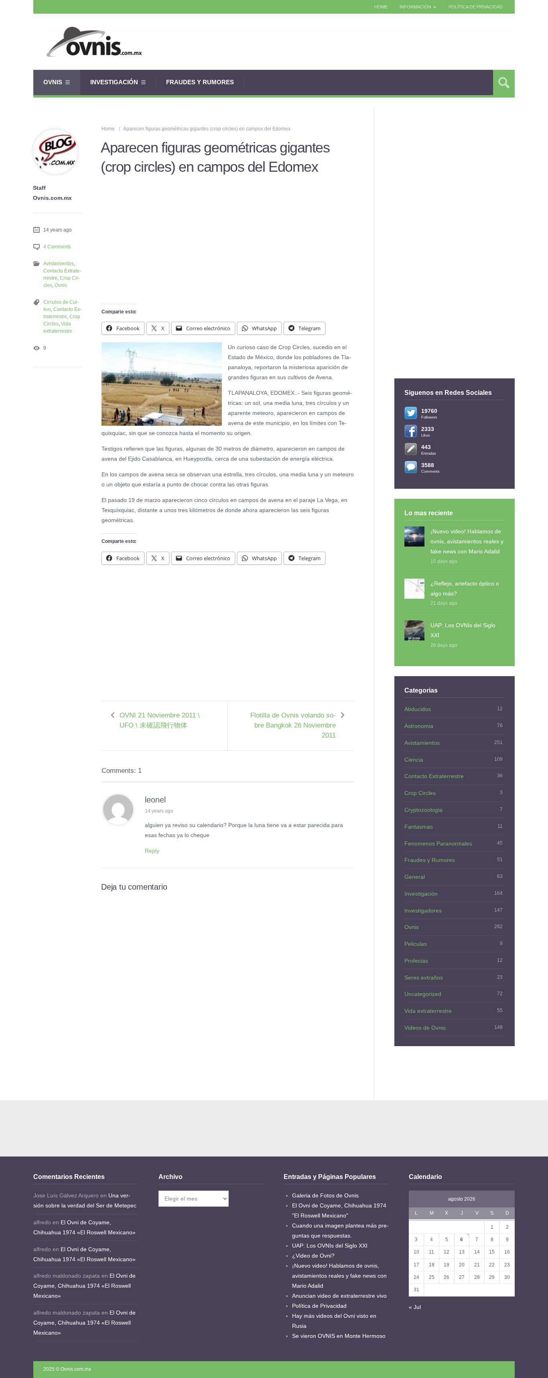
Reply (152, 851)
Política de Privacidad (476, 6)
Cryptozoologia (423, 810)
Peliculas (415, 944)
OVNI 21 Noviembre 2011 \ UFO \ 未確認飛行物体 (160, 720)
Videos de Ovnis (425, 1027)
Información (415, 6)
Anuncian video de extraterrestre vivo (339, 1296)
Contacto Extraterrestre (434, 776)
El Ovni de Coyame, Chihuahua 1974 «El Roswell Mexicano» (84, 1285)
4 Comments (57, 247)
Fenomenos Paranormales (438, 843)
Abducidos (417, 709)
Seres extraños (423, 977)
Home (381, 6)
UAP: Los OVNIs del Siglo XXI (462, 630)
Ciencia (413, 759)
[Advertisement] (369, 42)
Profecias (416, 960)
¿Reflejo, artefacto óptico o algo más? (464, 588)
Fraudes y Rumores (200, 82)
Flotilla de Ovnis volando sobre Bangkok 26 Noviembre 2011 (293, 725)
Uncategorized (422, 994)
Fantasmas (418, 826)
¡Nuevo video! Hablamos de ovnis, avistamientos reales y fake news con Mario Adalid (466, 541)
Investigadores (423, 910)
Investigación (114, 82)
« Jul (415, 1307)
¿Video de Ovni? (313, 1255)
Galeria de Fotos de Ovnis (325, 1195)
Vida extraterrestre (428, 1011)
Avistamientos (58, 263)
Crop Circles (420, 793)
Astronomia (418, 726)
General (414, 877)
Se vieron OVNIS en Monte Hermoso (339, 1336)
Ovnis (52, 82)
